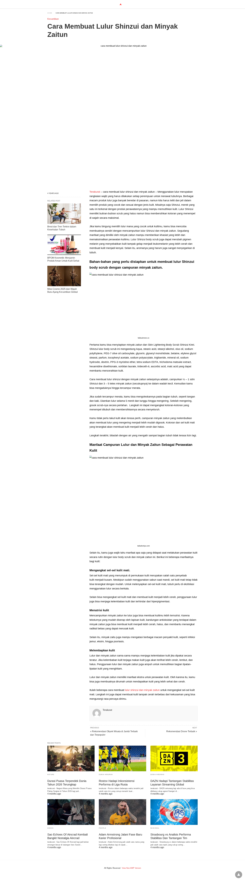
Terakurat (95, 191)
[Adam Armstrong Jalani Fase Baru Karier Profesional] (122, 812)
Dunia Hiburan (106, 774)
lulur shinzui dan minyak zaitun (142, 690)
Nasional (155, 828)
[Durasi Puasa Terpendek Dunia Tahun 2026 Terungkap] (71, 758)
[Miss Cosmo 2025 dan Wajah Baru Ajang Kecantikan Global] (64, 276)
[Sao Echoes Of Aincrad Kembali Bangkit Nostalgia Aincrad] (71, 812)
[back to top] (238, 874)
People (102, 828)
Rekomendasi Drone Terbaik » (181, 731)
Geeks (50, 828)
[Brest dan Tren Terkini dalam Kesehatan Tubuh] (64, 213)
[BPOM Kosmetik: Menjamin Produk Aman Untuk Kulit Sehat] (64, 245)
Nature (50, 774)
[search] (196, 4)
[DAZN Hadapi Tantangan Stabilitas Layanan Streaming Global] (174, 758)
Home (49, 13)
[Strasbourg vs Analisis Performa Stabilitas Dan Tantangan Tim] (174, 812)
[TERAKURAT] (120, 4)
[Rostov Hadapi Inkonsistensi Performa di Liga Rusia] (122, 758)
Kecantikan (53, 19)
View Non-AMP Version (131, 868)
